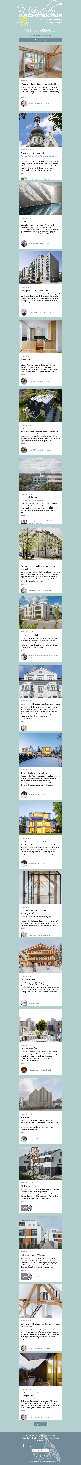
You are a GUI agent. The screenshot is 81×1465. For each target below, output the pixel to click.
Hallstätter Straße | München (33, 1255)
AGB (39, 1462)
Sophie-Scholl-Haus (29, 497)
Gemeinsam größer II (29, 1048)
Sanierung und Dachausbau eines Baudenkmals (40, 704)
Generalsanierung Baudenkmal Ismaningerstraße (34, 912)
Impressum (33, 1462)
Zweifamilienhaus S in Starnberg (34, 772)
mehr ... (23, 97)
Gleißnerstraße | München (32, 1186)
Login (20, 3)
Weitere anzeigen (40, 1424)
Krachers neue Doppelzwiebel (33, 152)
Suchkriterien (42, 40)
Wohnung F (25, 359)
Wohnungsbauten (28, 81)
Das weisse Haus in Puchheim (33, 635)
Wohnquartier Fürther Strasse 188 (34, 290)
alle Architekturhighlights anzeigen (40, 35)
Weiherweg (26, 1117)
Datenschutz (46, 1462)
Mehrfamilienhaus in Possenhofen (34, 841)
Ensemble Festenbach (29, 979)
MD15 (23, 221)
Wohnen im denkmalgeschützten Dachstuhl (38, 84)
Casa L (23, 428)
